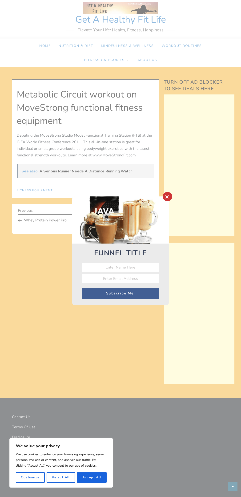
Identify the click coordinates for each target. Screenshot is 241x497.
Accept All (91, 477)
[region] (61, 463)
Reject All (61, 477)
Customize (30, 477)
